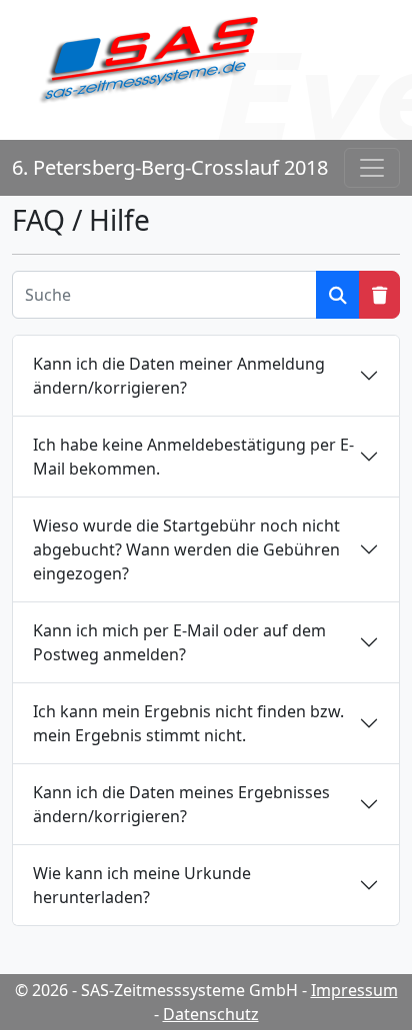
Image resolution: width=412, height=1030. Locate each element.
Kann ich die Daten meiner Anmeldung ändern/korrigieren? (179, 376)
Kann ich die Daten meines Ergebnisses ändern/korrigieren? (181, 804)
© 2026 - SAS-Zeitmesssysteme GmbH (156, 990)
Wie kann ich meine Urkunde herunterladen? (142, 885)
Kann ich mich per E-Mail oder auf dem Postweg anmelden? (179, 642)
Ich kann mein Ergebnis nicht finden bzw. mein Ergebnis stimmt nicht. (188, 723)
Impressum (354, 990)
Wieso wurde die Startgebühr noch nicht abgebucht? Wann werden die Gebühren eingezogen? (186, 549)
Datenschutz (211, 1014)
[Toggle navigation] (372, 168)
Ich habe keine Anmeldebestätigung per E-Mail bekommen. (193, 457)
